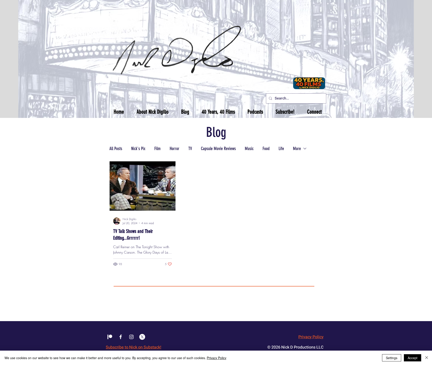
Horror (174, 148)
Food (266, 148)
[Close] (426, 357)
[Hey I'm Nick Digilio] (131, 337)
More (297, 148)
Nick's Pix (138, 148)
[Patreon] (110, 337)
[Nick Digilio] (121, 337)
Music (249, 148)
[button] (152, 112)
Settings (391, 358)
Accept (412, 358)
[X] (142, 337)
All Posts (115, 148)
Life (281, 148)
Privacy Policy (311, 337)
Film (157, 148)
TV (190, 148)
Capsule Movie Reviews (218, 148)
